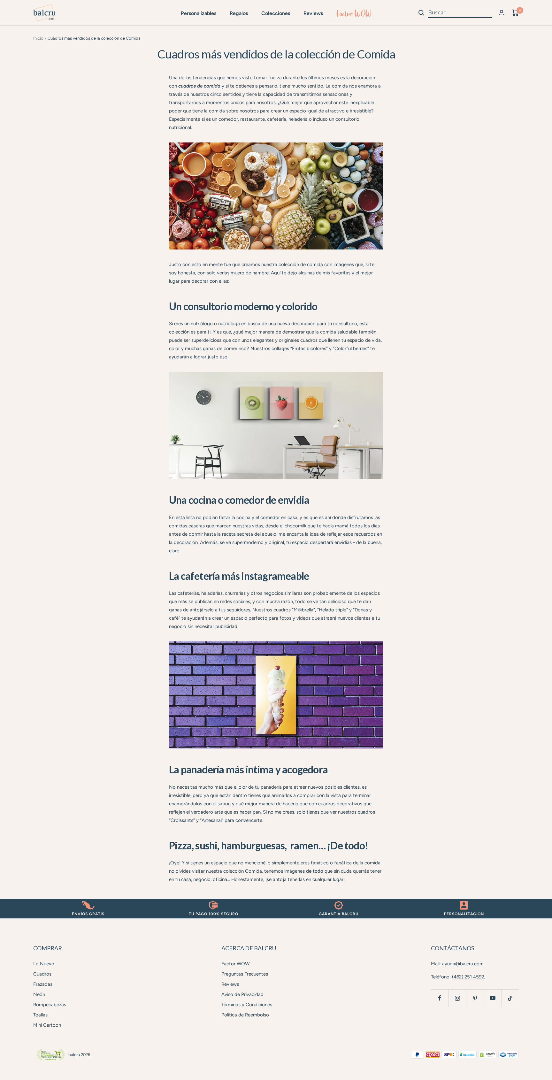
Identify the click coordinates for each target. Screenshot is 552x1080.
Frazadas (42, 984)
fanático (320, 863)
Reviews (313, 13)
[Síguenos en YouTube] (492, 998)
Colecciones (275, 13)
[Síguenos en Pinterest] (475, 998)
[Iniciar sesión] (501, 12)
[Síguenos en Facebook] (439, 998)
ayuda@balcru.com (463, 964)
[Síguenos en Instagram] (457, 998)
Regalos (239, 13)
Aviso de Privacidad (242, 994)
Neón (39, 994)
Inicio (38, 38)
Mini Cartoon (47, 1025)
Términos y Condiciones (246, 1004)
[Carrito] (515, 13)
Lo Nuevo (43, 964)
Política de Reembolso (245, 1015)
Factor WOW (354, 13)
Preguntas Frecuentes (244, 974)
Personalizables (198, 13)
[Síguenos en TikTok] (510, 998)
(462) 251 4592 (468, 977)
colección (289, 264)
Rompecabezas (49, 1004)
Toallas (40, 1015)
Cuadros (42, 974)
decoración (186, 542)
